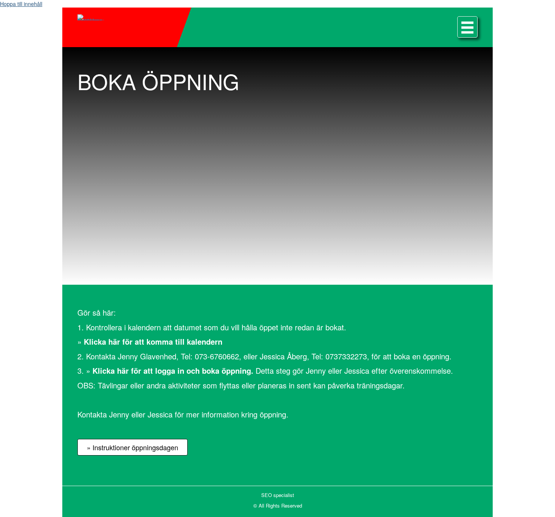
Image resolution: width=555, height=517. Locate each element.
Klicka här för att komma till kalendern (153, 341)
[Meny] (467, 27)
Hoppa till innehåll (21, 4)
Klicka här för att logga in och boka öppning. (172, 370)
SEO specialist (277, 495)
